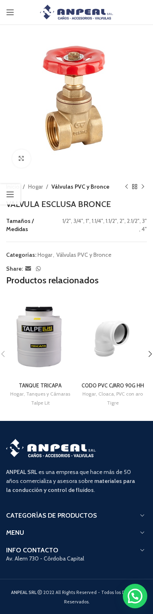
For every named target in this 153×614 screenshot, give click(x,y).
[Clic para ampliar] (21, 158)
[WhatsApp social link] (38, 268)
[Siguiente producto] (143, 186)
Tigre (113, 403)
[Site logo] (76, 11)
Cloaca (106, 394)
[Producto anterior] (126, 186)
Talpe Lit (40, 403)
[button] (135, 596)
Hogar (35, 186)
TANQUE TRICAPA (40, 386)
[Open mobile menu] (10, 12)
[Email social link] (28, 268)
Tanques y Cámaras (48, 394)
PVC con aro (129, 394)
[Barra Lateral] (10, 194)
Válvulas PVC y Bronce (80, 186)
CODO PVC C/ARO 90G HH (113, 386)
